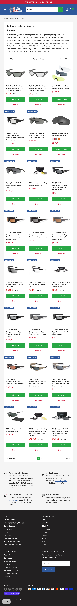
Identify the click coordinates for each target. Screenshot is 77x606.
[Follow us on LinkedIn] (20, 589)
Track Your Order (10, 561)
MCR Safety (46, 529)
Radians (45, 541)
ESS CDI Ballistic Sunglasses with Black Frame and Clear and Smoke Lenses (59, 186)
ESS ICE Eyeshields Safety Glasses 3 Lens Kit (38, 184)
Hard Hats (7, 535)
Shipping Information (11, 567)
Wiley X (44, 545)
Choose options (61, 99)
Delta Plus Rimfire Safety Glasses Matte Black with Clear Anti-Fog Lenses (37, 88)
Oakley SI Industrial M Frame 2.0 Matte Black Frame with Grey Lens (36, 135)
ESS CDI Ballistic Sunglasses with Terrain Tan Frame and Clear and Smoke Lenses (37, 382)
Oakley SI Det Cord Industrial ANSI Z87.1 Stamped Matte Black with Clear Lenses (15, 136)
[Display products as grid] (66, 59)
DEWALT (45, 526)
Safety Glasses (9, 520)
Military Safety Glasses (17, 18)
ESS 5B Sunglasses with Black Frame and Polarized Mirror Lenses (61, 332)
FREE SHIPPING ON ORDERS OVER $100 (38, 2)
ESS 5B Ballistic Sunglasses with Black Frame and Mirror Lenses (38, 332)
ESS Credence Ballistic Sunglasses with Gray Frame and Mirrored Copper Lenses (59, 236)
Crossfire (45, 523)
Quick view (15, 104)
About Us (7, 555)
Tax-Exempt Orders (11, 570)
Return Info (8, 564)
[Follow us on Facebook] (5, 589)
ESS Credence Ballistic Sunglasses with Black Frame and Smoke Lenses (38, 235)
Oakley (44, 535)
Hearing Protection (11, 538)
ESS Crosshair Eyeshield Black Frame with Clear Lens (37, 284)
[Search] (60, 9)
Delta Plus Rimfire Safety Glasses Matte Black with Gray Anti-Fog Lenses (14, 88)
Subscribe (48, 569)
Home (6, 18)
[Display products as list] (69, 59)
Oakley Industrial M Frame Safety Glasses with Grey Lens (15, 185)
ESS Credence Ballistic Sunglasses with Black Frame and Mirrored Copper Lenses (14, 236)
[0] (71, 9)
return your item (61, 481)
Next (66, 458)
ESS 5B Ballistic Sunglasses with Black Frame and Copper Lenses (15, 381)
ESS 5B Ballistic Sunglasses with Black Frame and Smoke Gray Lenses (14, 333)
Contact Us (8, 558)
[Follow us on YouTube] (13, 589)
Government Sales (10, 573)
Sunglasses (8, 529)
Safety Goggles (9, 526)
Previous (12, 458)
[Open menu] (5, 9)
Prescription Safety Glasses (14, 523)
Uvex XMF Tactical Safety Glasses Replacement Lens (61, 87)
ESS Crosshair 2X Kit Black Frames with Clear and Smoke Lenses (61, 284)
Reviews (7, 577)
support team (13, 500)
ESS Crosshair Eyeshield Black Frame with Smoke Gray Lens (14, 284)
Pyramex (45, 538)
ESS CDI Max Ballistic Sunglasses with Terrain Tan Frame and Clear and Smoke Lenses (60, 382)
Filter (11, 59)
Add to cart (15, 99)
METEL (44, 532)
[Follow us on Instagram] (9, 589)
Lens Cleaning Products (12, 545)
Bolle (44, 520)
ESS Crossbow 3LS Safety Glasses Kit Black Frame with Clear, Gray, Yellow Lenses (38, 432)
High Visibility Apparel (12, 541)
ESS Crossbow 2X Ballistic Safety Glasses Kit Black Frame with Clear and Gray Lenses (61, 432)
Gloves (6, 532)
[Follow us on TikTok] (16, 589)
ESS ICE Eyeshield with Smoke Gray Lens (14, 430)
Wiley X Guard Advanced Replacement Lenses (60, 134)
